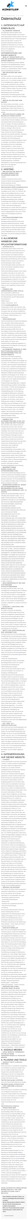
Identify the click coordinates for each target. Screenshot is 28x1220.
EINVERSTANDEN (8, 1215)
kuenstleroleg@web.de (11, 305)
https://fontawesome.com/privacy (10, 1106)
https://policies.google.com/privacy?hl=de (12, 1084)
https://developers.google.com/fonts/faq (12, 1080)
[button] (26, 5)
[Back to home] (10, 6)
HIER (4, 1211)
